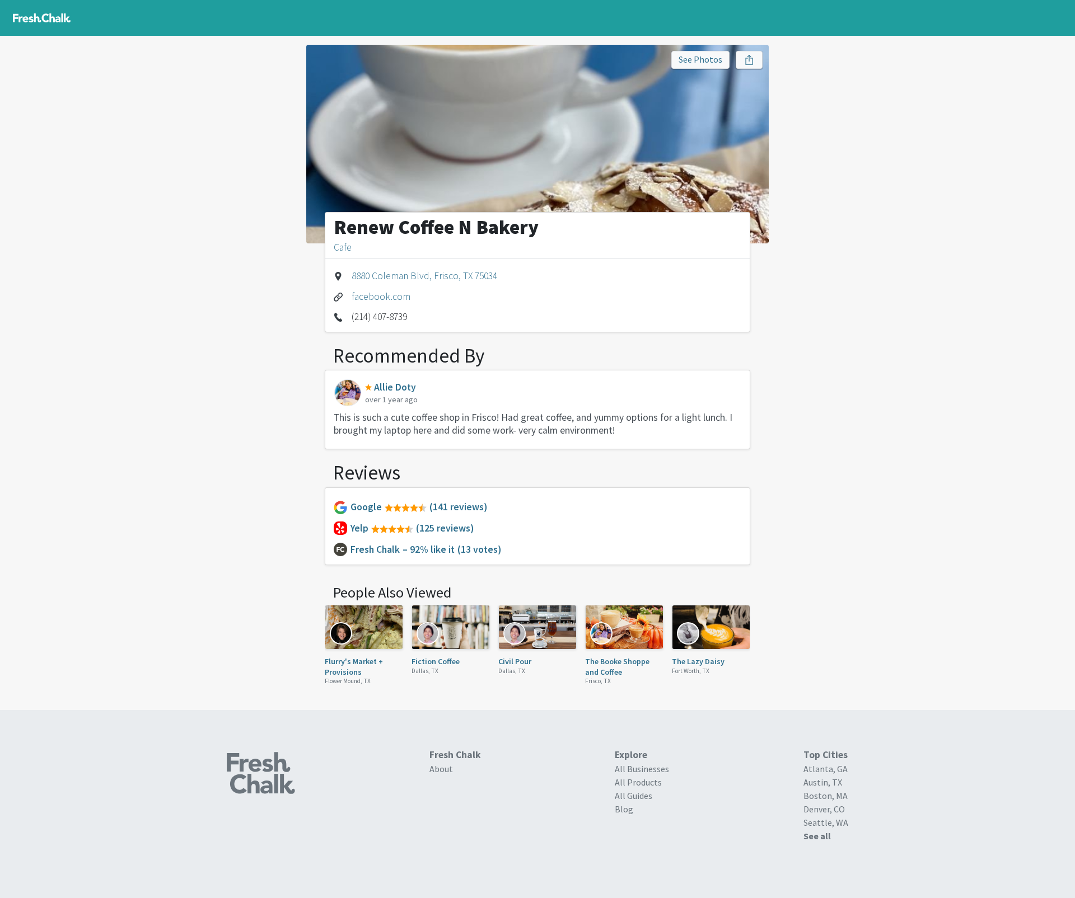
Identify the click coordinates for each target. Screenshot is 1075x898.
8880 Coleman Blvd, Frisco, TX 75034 (424, 276)
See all (817, 835)
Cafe (343, 247)
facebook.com (381, 296)
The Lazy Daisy (698, 661)
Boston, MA (825, 795)
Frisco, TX (598, 681)
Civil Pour (514, 661)
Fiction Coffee (436, 661)
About (441, 768)
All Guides (633, 795)
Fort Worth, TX (690, 671)
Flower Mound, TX (348, 681)
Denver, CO (824, 809)
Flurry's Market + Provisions (354, 666)
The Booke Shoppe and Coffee (617, 666)
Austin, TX (822, 782)
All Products (638, 782)
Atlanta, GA (825, 768)
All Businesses (642, 768)
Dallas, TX (425, 671)
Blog (624, 809)
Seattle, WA (825, 822)
